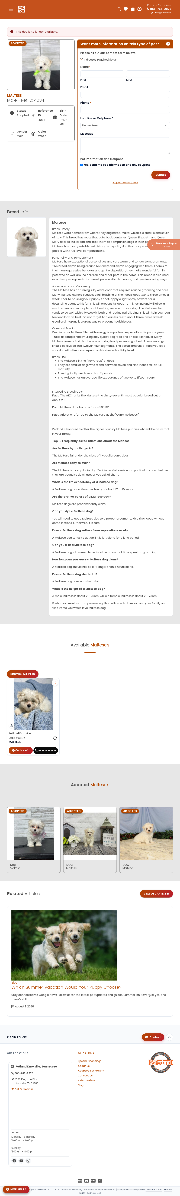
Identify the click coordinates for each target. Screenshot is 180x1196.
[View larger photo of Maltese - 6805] (55, 682)
